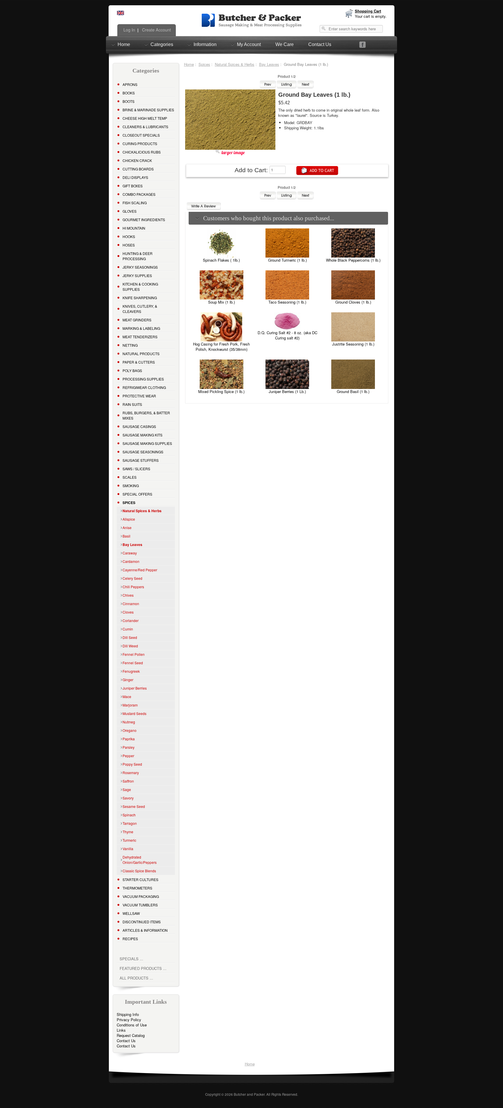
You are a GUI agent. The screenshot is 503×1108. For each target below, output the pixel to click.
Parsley (128, 747)
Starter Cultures (140, 879)
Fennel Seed (133, 662)
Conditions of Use (132, 1025)
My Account (249, 44)
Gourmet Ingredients (144, 219)
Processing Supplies (143, 378)
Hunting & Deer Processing (138, 256)
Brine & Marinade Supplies (148, 109)
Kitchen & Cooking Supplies (140, 286)
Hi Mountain (134, 228)
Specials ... (131, 958)
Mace (127, 696)
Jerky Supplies (137, 275)
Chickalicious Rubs (142, 151)
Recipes (130, 938)
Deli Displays (135, 177)
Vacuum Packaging (141, 896)
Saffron (128, 780)
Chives (128, 595)
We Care (284, 44)
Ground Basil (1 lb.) (353, 391)
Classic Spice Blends (139, 870)
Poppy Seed (132, 764)
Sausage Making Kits (142, 434)
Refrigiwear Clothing (144, 387)
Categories (161, 44)
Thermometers (137, 887)
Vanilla (128, 848)
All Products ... (136, 978)
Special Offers (137, 494)
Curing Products (140, 143)
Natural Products (141, 353)
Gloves (130, 211)
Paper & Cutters (139, 362)
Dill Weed (130, 645)
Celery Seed (132, 578)
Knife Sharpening (140, 297)
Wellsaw (131, 913)
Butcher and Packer (249, 1094)
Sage (127, 789)
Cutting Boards (138, 168)
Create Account (156, 30)
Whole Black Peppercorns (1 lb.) (353, 260)
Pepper (128, 755)
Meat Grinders (137, 319)
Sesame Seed (134, 806)
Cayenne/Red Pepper (140, 569)
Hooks (129, 236)
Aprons (130, 84)
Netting (130, 345)
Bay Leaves (269, 64)
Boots (128, 101)
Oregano (130, 730)
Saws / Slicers (136, 468)
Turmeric (129, 840)
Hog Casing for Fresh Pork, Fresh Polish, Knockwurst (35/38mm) (221, 346)
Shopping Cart (368, 11)
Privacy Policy (129, 1019)
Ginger (128, 679)
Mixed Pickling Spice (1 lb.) (221, 391)
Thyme (128, 831)
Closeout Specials (141, 135)
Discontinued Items (142, 921)
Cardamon (131, 561)
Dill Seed (130, 637)
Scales (130, 477)
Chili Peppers (133, 586)
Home (124, 44)
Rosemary (131, 772)
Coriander (131, 620)
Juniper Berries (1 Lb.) (287, 391)
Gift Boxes (133, 185)
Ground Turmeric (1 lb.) (287, 260)
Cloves (128, 612)
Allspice (129, 519)
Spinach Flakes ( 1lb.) (221, 260)
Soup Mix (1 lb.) (221, 302)
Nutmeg (129, 721)
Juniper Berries (135, 688)
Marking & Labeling (141, 328)
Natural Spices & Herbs (234, 64)
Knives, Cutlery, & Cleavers (140, 309)
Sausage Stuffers (141, 460)
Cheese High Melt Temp (145, 118)
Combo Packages (139, 194)
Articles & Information (145, 930)
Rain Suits (132, 404)
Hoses (129, 244)
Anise (127, 527)
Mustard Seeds (134, 713)
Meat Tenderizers (140, 336)
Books (129, 92)
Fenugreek (131, 671)
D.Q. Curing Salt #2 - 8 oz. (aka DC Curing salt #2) (287, 335)
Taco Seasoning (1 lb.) (287, 302)
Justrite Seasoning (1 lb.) (353, 344)
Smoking (131, 485)
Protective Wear (139, 395)
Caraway (130, 552)
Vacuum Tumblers (140, 904)
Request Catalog (131, 1035)
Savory (128, 797)
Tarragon (130, 823)
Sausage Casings (139, 426)
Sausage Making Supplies (147, 443)
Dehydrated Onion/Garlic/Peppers (140, 860)
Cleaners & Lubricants (145, 126)
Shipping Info (128, 1014)
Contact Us (319, 44)
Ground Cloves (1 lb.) (353, 302)
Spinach (129, 814)
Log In (128, 30)
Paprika (129, 738)
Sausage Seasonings (143, 451)
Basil (126, 535)
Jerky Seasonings (140, 267)
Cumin (128, 628)
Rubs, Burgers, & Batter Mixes (146, 415)
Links (121, 1030)
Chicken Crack (137, 160)
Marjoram (130, 704)
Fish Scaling (135, 202)
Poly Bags (132, 370)
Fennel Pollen (134, 654)
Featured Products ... (143, 968)
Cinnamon (131, 603)
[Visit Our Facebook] (363, 44)
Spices (204, 64)
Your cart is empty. (371, 16)
